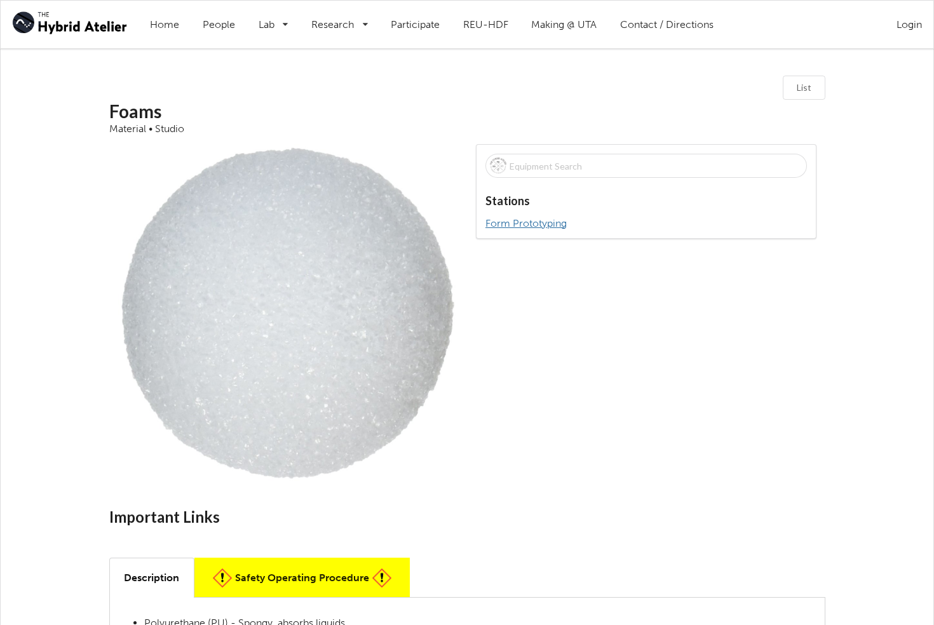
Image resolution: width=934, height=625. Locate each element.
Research (345, 15)
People (219, 24)
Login (909, 24)
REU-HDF (485, 24)
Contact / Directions (667, 24)
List (804, 87)
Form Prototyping (526, 223)
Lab (279, 15)
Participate (415, 24)
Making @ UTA (564, 24)
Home (164, 24)
